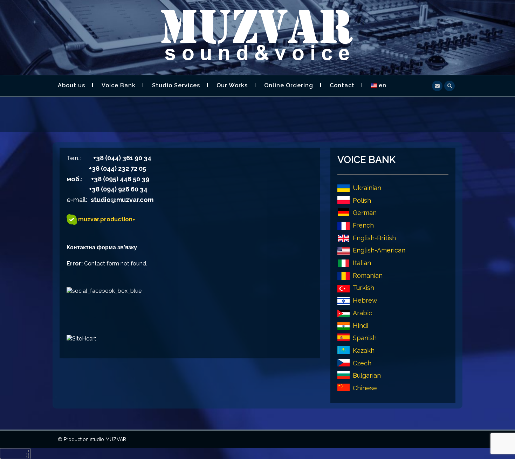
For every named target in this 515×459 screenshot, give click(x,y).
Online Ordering (288, 85)
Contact (342, 85)
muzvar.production (106, 219)
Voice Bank (119, 85)
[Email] (437, 85)
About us (71, 85)
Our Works (232, 85)
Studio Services (176, 85)
